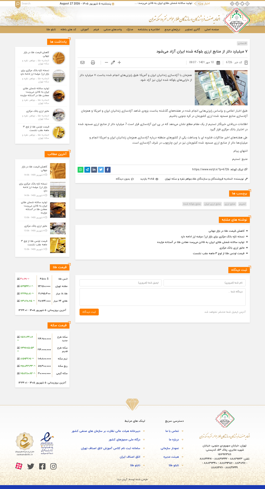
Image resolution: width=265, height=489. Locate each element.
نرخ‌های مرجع (172, 29)
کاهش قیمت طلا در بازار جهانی (226, 231)
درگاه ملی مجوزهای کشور (124, 440)
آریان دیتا (122, 479)
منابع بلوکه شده (192, 204)
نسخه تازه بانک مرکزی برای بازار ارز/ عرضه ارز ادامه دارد (212, 236)
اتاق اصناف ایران (130, 457)
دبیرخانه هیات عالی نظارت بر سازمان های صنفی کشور (106, 431)
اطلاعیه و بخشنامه (149, 29)
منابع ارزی (230, 204)
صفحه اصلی (211, 29)
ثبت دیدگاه (89, 312)
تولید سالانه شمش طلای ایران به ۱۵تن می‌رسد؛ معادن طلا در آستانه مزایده (163, 3)
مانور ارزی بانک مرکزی (231, 248)
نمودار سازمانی (170, 448)
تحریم (242, 204)
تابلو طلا (51, 29)
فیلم (96, 29)
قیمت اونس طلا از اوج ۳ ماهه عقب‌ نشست (218, 253)
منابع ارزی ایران (212, 204)
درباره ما (174, 440)
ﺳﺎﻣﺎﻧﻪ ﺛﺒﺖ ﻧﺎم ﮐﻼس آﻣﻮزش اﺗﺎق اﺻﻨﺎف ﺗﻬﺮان (110, 448)
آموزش (85, 29)
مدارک (129, 29)
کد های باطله (68, 29)
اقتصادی (242, 43)
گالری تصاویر (192, 29)
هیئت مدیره (171, 457)
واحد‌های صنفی (113, 29)
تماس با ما (172, 431)
